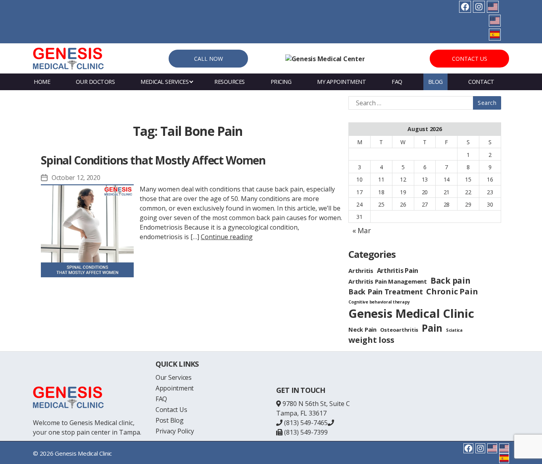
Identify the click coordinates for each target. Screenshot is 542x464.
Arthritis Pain (398, 270)
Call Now (208, 58)
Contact (481, 81)
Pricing (281, 81)
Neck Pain (362, 329)
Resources (229, 81)
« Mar (361, 230)
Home (42, 81)
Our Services (174, 377)
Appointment (175, 388)
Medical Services (164, 81)
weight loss (371, 339)
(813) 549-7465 (305, 422)
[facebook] (465, 7)
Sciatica (454, 330)
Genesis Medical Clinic (411, 313)
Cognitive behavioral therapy (378, 302)
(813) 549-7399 (305, 432)
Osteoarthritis (399, 329)
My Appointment (341, 81)
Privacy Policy (175, 431)
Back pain (451, 280)
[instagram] (479, 7)
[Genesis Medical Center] (325, 58)
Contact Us (469, 58)
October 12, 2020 (76, 177)
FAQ (397, 81)
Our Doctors (95, 81)
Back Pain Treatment (385, 291)
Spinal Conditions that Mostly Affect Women (153, 160)
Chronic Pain (452, 291)
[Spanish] (495, 35)
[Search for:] (423, 103)
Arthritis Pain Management (387, 281)
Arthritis (360, 271)
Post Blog (170, 420)
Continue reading (227, 236)
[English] (493, 7)
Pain (432, 327)
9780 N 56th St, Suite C (316, 403)
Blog (435, 81)
